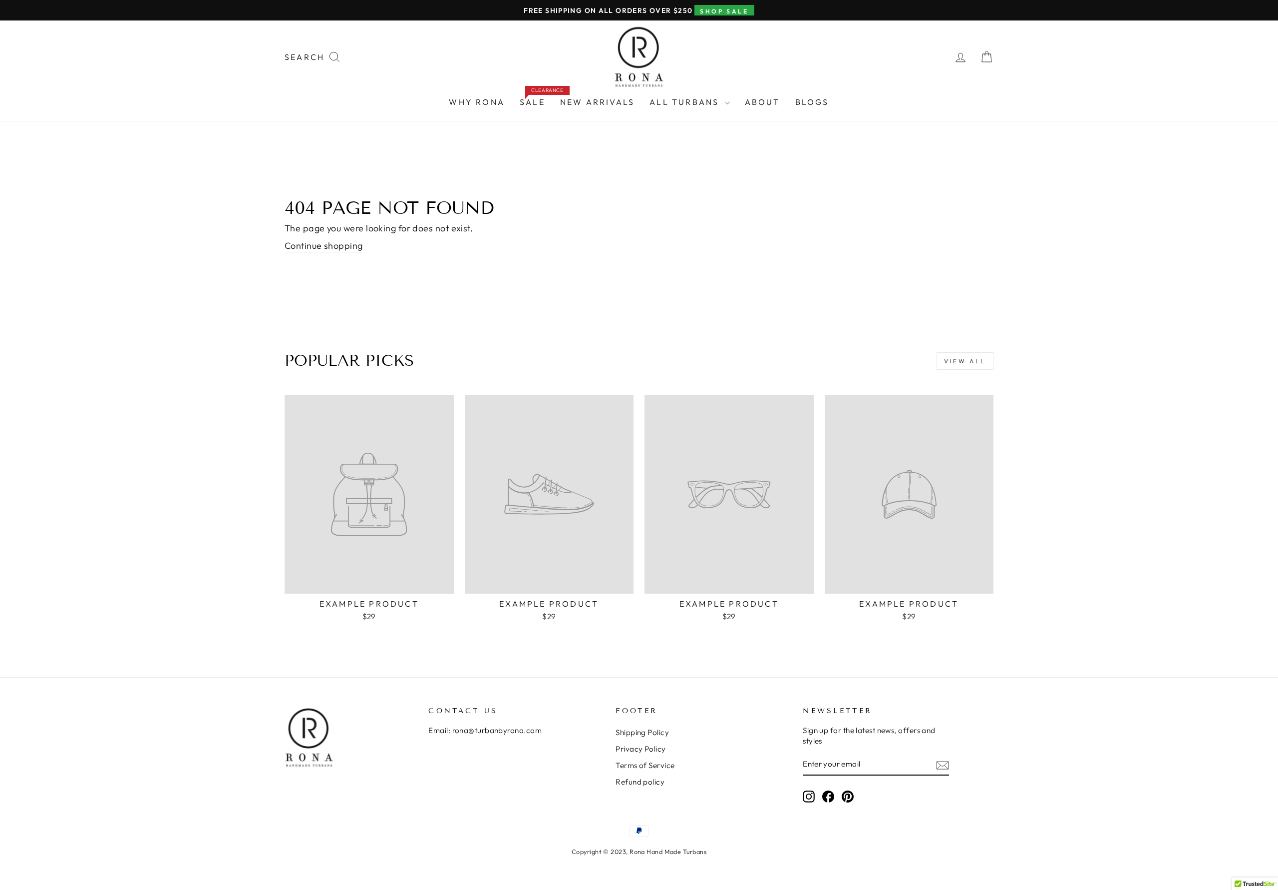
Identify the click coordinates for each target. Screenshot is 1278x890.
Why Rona (477, 102)
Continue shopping (324, 245)
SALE (536, 99)
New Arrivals (597, 102)
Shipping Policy (642, 732)
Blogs (812, 102)
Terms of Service (645, 765)
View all (965, 361)
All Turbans (685, 102)
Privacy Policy (640, 749)
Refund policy (640, 782)
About (762, 102)
